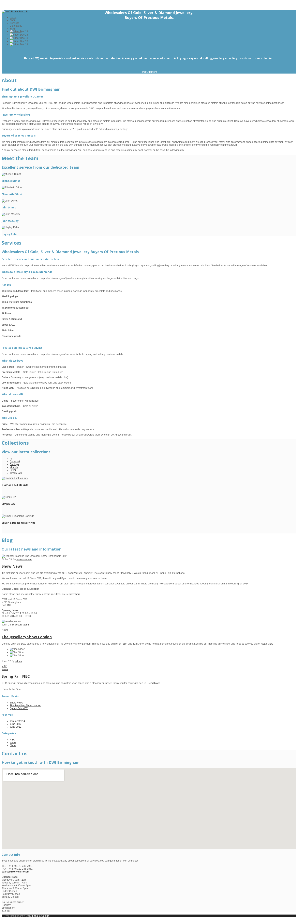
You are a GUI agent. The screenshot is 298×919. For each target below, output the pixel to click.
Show (13, 745)
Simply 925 (16, 472)
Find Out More (149, 72)
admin (18, 661)
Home (13, 17)
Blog (12, 28)
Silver (13, 470)
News (5, 630)
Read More (267, 643)
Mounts (14, 467)
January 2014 (17, 721)
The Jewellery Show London (27, 636)
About (13, 20)
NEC (4, 666)
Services (14, 23)
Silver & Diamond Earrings (18, 523)
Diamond (15, 461)
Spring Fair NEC (16, 676)
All (11, 458)
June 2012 (15, 726)
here (77, 594)
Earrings (14, 464)
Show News (12, 566)
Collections (16, 25)
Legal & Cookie (40, 916)
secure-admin (24, 559)
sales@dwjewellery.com (15, 871)
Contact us (15, 31)
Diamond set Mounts (15, 485)
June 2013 (15, 724)
